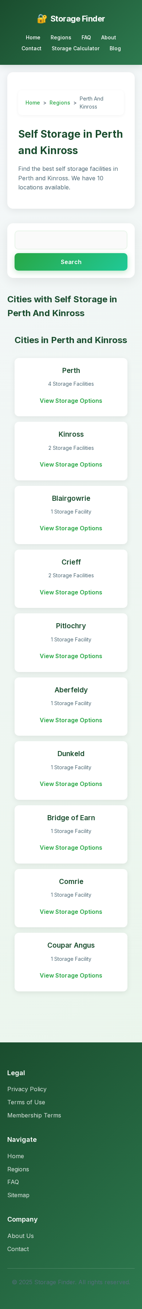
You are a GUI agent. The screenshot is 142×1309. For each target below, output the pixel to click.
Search (71, 262)
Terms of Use (26, 1102)
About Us (20, 1235)
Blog (115, 48)
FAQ (86, 37)
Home (33, 37)
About (108, 37)
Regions (61, 37)
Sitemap (18, 1195)
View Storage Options (71, 400)
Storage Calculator (75, 48)
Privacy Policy (27, 1089)
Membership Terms (34, 1115)
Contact (31, 48)
